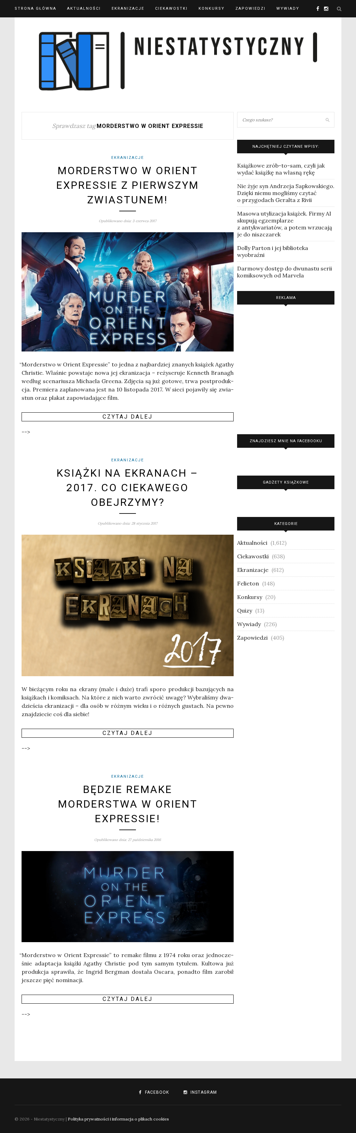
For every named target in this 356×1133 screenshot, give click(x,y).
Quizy (244, 610)
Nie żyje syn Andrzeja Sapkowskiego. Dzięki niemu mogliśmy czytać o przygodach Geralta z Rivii (285, 193)
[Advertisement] (285, 367)
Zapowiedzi (250, 8)
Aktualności (84, 8)
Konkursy (212, 8)
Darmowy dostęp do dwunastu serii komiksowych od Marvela (284, 272)
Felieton (248, 583)
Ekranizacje (128, 8)
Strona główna (35, 8)
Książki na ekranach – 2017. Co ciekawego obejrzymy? (128, 487)
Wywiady (287, 8)
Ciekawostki (171, 8)
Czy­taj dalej (128, 416)
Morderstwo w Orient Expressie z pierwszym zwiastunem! (127, 185)
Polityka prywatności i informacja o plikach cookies (118, 1119)
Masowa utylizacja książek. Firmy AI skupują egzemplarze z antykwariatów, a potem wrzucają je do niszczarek (284, 224)
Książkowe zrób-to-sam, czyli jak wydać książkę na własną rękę (281, 169)
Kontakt (26, 26)
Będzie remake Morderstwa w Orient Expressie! (127, 804)
